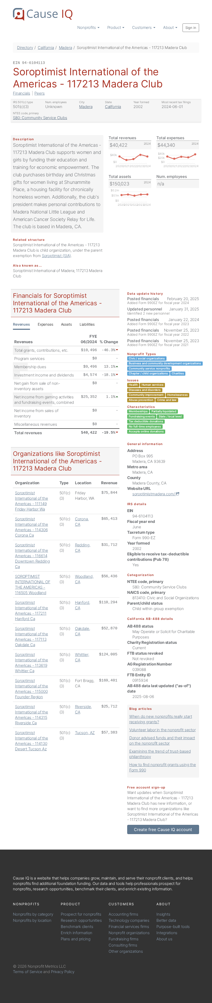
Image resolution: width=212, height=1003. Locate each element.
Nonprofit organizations (129, 932)
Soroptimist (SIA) (56, 255)
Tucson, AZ (85, 732)
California (46, 47)
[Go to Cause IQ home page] (42, 14)
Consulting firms (123, 945)
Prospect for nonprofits (81, 914)
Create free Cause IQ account (163, 829)
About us (164, 938)
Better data (166, 920)
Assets (66, 324)
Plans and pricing (75, 938)
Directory (25, 47)
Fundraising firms (123, 938)
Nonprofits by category (33, 914)
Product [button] (114, 27)
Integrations (166, 932)
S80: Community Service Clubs (40, 117)
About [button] (169, 27)
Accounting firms (123, 914)
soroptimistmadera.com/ (154, 493)
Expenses (45, 324)
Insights (163, 914)
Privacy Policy (62, 971)
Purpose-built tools (173, 926)
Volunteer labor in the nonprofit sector (162, 729)
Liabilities (87, 324)
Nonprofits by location (32, 920)
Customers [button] (142, 27)
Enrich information (76, 932)
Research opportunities (81, 920)
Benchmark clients (77, 926)
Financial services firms (129, 926)
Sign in (190, 28)
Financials (21, 93)
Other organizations (126, 951)
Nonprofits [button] (87, 27)
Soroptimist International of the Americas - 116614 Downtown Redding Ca (32, 555)
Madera (65, 47)
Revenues (21, 324)
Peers (39, 93)
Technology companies (129, 920)
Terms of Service (27, 971)
